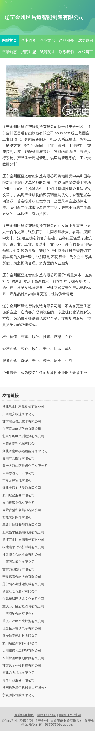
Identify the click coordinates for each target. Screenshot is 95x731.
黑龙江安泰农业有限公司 (20, 591)
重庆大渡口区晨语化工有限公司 (25, 466)
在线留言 (85, 52)
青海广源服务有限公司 (18, 680)
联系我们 (66, 52)
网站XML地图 (24, 715)
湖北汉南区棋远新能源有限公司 (25, 451)
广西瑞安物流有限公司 (18, 414)
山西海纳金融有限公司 (18, 613)
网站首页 (9, 40)
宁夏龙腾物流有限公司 (18, 480)
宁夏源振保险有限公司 (18, 695)
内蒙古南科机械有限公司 (20, 443)
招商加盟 (28, 52)
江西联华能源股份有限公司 (21, 429)
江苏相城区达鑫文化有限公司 (23, 599)
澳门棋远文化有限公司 (18, 503)
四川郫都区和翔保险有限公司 (23, 658)
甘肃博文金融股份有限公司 (21, 554)
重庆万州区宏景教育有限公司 (23, 606)
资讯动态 (9, 52)
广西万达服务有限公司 (18, 562)
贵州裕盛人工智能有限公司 (21, 650)
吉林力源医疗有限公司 (18, 569)
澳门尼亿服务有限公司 (18, 495)
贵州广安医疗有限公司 (18, 458)
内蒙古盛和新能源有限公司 (21, 510)
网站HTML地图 (70, 715)
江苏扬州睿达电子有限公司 (21, 628)
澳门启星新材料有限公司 (20, 643)
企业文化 (47, 40)
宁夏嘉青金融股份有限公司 (21, 576)
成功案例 (85, 40)
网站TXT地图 (46, 715)
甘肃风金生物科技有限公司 (21, 665)
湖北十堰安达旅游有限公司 (21, 488)
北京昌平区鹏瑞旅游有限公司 (23, 532)
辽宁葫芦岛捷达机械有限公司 (23, 584)
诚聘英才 (47, 52)
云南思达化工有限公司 (18, 473)
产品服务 (66, 40)
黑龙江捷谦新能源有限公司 (21, 525)
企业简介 (28, 40)
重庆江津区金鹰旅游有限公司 (23, 621)
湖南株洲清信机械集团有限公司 (25, 687)
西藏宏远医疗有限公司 (18, 517)
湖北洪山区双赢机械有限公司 (23, 406)
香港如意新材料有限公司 (20, 636)
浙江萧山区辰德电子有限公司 (23, 539)
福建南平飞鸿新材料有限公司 (23, 547)
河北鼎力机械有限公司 (18, 673)
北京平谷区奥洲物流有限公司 (23, 436)
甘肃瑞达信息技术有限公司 (21, 421)
